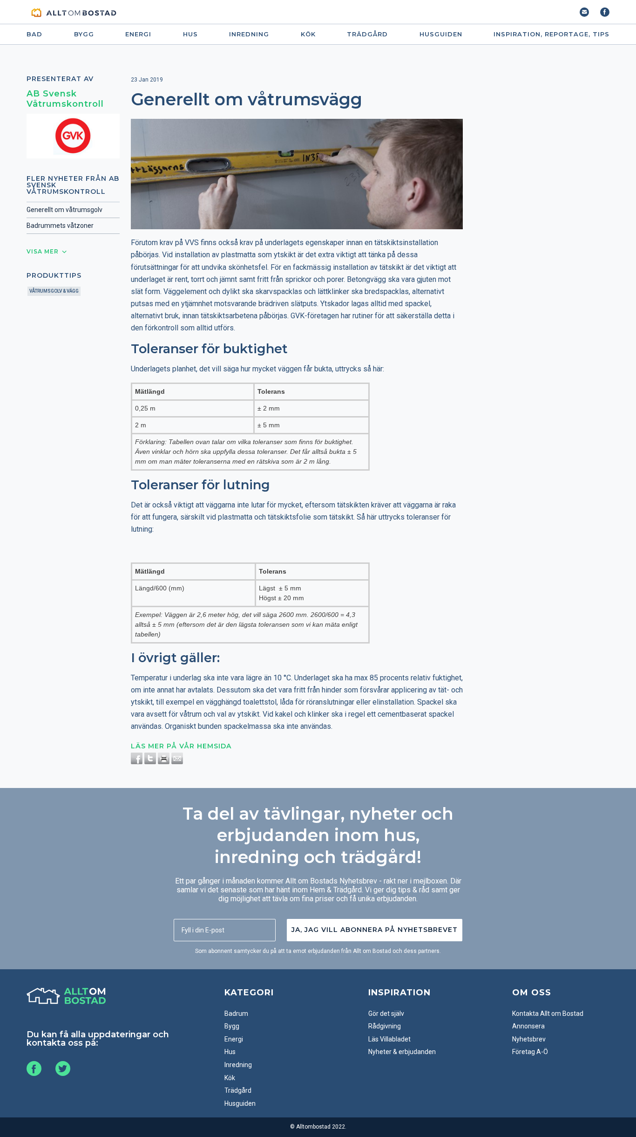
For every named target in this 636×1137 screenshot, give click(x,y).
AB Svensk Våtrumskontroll (65, 99)
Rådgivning (384, 1026)
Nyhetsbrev (529, 1039)
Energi (138, 34)
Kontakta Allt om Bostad (547, 1013)
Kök (308, 34)
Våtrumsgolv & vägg (54, 291)
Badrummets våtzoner (60, 225)
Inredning (249, 34)
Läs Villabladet (389, 1039)
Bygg (84, 34)
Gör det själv (386, 1013)
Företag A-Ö (530, 1051)
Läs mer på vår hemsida (181, 746)
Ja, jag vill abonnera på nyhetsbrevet (374, 929)
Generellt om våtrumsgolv (64, 209)
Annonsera (528, 1026)
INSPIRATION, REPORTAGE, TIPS (551, 34)
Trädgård (367, 34)
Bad (34, 34)
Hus (190, 34)
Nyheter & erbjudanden (402, 1051)
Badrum (236, 1013)
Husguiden (440, 34)
